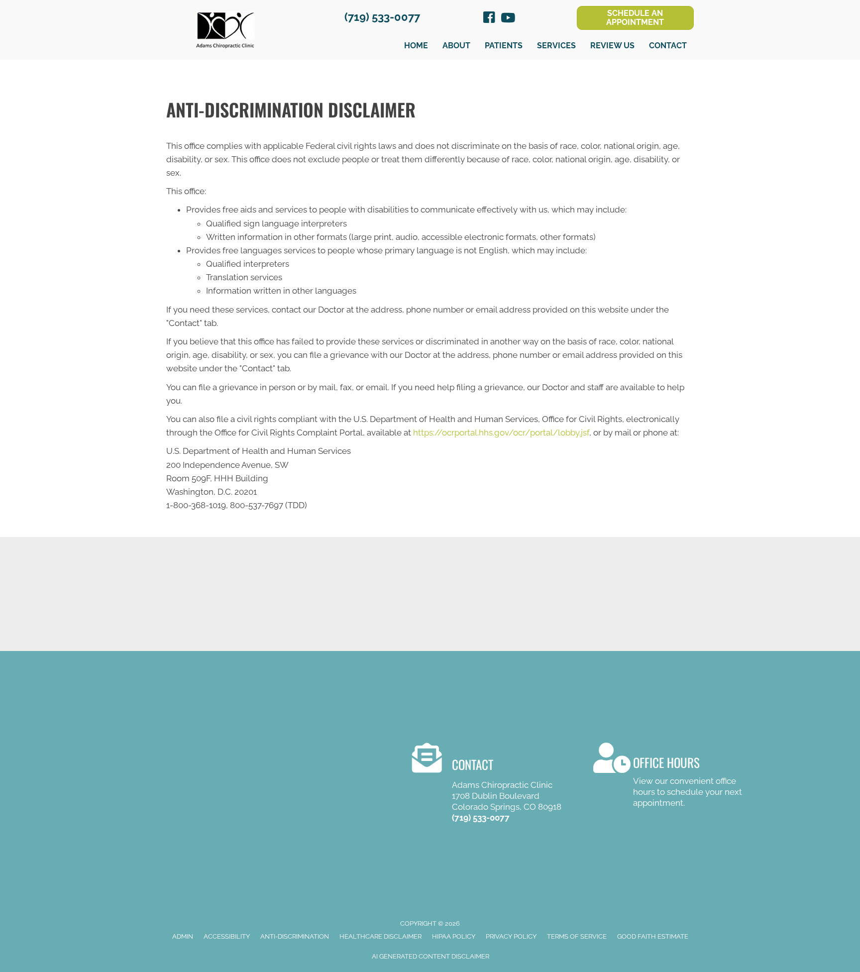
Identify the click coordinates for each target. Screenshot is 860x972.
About (456, 45)
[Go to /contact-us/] (668, 777)
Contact (668, 45)
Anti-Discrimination (294, 936)
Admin (182, 936)
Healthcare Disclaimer (380, 936)
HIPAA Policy (453, 936)
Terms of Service (577, 936)
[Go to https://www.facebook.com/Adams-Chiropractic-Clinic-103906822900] (489, 19)
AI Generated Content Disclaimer (430, 956)
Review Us (612, 45)
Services (556, 45)
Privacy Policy (511, 936)
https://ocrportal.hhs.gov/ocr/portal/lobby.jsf (501, 432)
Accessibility (227, 936)
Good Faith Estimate (652, 936)
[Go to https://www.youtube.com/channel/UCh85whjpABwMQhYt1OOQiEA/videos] (507, 18)
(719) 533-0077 (382, 16)
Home (416, 45)
